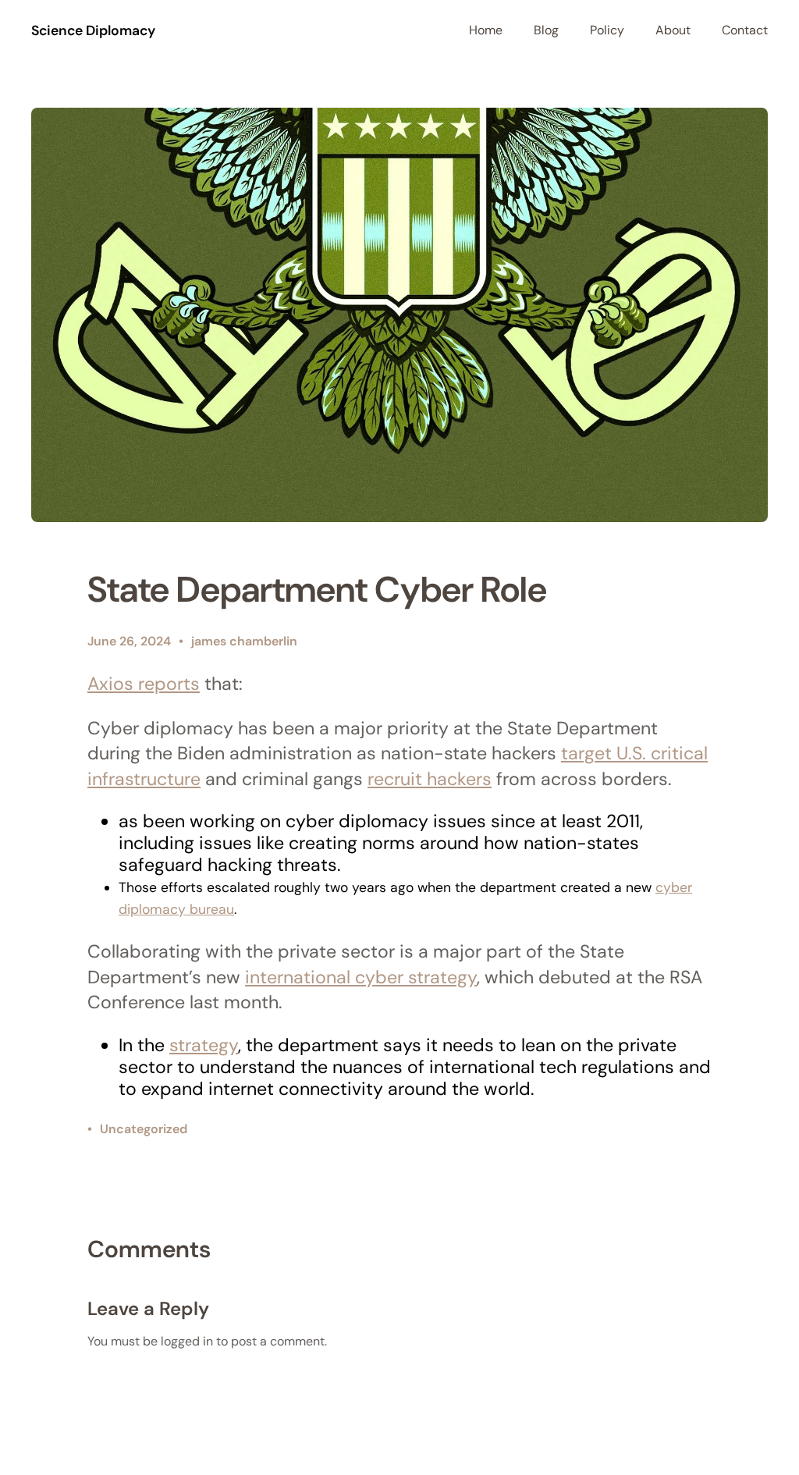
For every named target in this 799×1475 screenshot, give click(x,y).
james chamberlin (244, 641)
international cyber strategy (361, 977)
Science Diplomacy (93, 30)
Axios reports (143, 683)
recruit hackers (430, 779)
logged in (187, 1341)
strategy (203, 1045)
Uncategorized (143, 1129)
